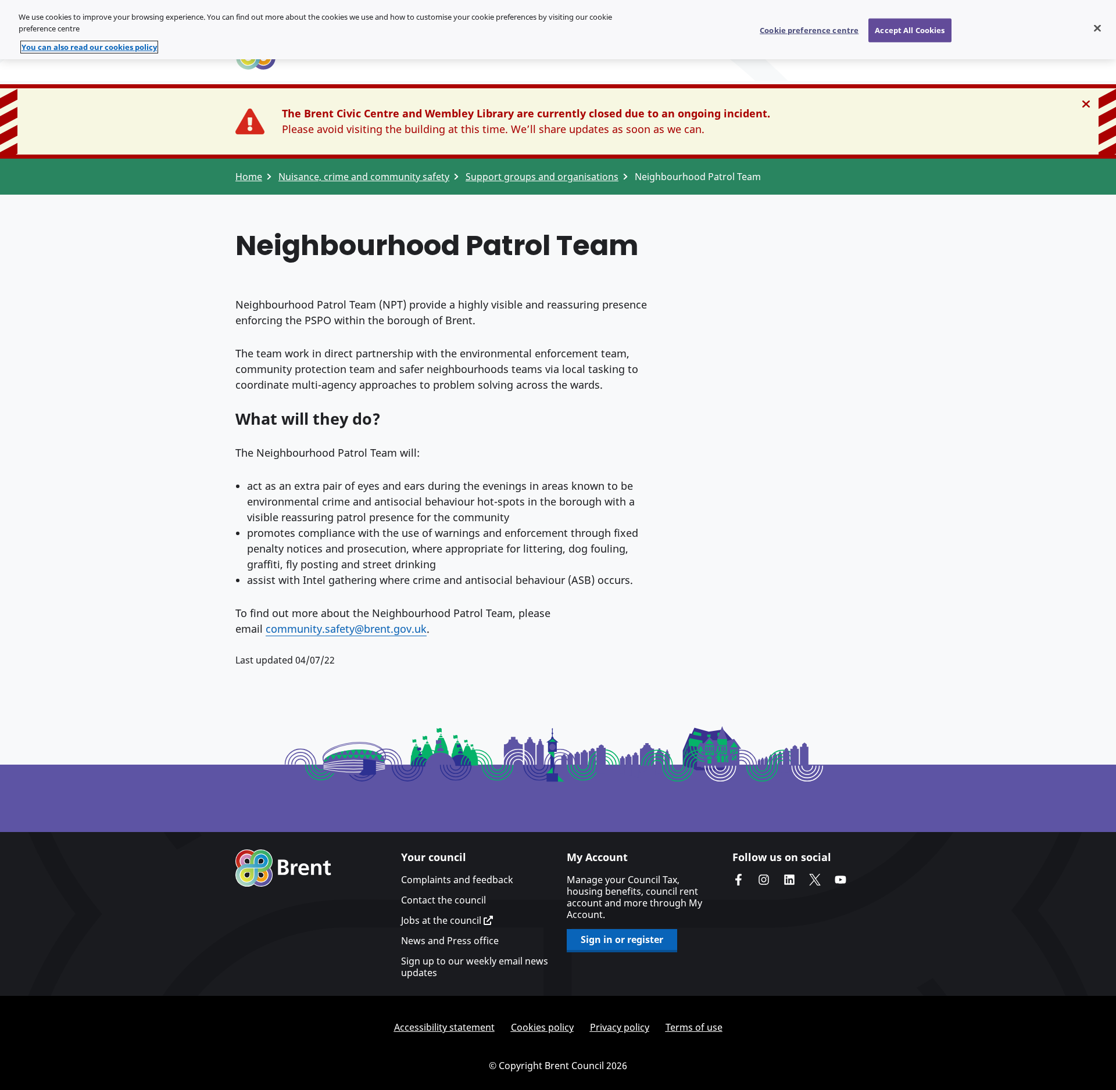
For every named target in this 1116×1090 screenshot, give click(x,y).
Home (248, 176)
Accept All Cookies (910, 29)
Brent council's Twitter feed (815, 879)
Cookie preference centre (809, 29)
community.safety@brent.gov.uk (346, 629)
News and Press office (450, 940)
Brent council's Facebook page (738, 879)
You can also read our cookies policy (89, 47)
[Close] (1097, 28)
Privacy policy (619, 1027)
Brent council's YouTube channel (840, 879)
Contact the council (443, 900)
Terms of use (694, 1027)
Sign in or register (622, 939)
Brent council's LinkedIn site (789, 879)
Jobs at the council (442, 920)
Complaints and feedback (457, 879)
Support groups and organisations (542, 176)
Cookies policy (542, 1027)
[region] (558, 29)
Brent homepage (283, 868)
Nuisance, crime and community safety (363, 176)
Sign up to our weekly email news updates (474, 966)
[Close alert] (1086, 104)
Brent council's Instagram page (764, 879)
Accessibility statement (444, 1027)
